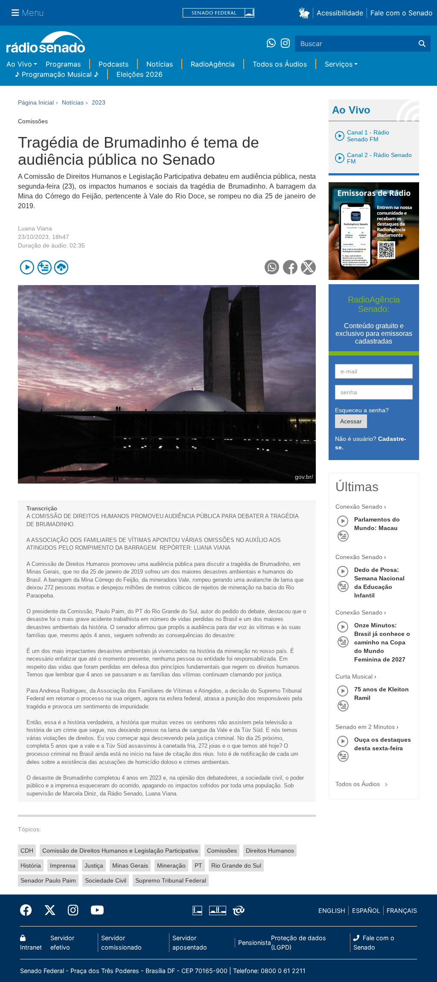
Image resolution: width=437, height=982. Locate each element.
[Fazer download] (61, 267)
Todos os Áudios (280, 64)
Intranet (31, 947)
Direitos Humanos (270, 850)
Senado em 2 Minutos (365, 726)
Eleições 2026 (140, 74)
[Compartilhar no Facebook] (290, 267)
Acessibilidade (340, 13)
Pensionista (254, 942)
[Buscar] (422, 43)
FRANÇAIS (402, 910)
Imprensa (63, 865)
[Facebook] (29, 910)
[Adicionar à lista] (44, 267)
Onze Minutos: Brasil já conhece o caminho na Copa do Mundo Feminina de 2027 (382, 642)
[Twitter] (50, 910)
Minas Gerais (130, 865)
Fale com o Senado (401, 13)
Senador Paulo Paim (48, 880)
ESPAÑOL (366, 910)
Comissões (222, 850)
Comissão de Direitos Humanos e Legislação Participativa (120, 850)
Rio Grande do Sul (236, 865)
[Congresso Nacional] (217, 911)
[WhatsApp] (274, 43)
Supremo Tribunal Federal (170, 880)
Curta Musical (354, 676)
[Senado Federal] (218, 13)
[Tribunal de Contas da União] (237, 911)
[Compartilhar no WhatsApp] (272, 267)
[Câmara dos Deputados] (198, 911)
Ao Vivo (19, 64)
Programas (63, 64)
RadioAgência (213, 64)
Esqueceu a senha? (362, 410)
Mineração (171, 865)
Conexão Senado (358, 506)
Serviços (339, 64)
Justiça (93, 865)
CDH (26, 850)
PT (198, 865)
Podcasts (113, 64)
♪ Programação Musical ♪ (57, 74)
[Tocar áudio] (27, 267)
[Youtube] (94, 910)
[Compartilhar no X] (308, 267)
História (30, 865)
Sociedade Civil (105, 880)
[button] (306, 12)
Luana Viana (35, 228)
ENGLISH (331, 910)
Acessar (351, 421)
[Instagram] (285, 43)
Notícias (159, 64)
